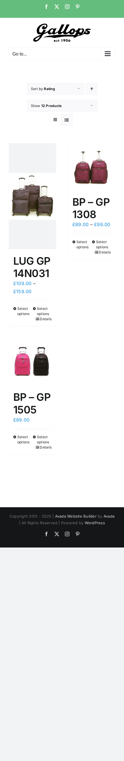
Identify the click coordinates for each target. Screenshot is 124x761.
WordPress (95, 522)
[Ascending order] (91, 89)
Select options (23, 311)
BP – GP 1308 (91, 208)
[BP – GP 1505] (32, 361)
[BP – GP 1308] (91, 166)
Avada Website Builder (76, 516)
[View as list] (66, 119)
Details (46, 319)
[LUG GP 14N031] (32, 196)
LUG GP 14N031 (31, 267)
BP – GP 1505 (31, 403)
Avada (109, 516)
